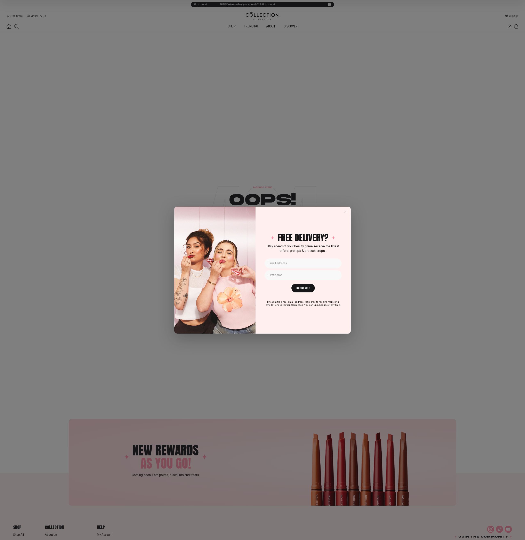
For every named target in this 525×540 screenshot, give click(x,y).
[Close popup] (345, 211)
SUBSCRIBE (303, 288)
